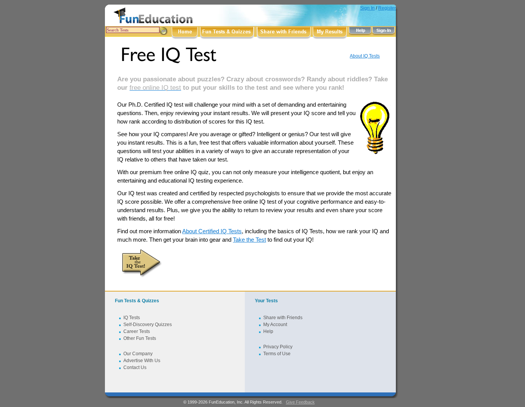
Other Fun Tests (139, 338)
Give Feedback (300, 402)
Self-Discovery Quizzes (147, 324)
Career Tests (136, 331)
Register (387, 8)
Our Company (138, 353)
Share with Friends (282, 317)
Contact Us (134, 367)
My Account (275, 324)
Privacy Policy (277, 346)
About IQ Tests (365, 56)
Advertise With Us (141, 360)
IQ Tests (131, 317)
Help (268, 331)
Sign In (367, 8)
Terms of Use (277, 353)
